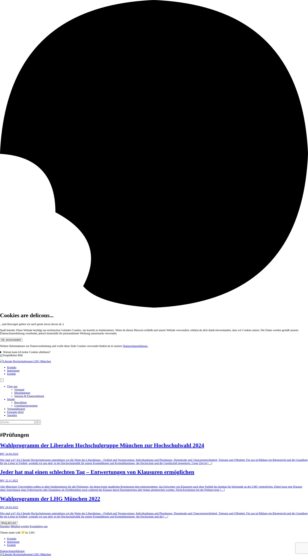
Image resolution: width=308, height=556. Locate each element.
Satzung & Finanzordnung (29, 396)
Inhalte (11, 399)
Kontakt (11, 367)
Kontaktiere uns (39, 526)
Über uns (12, 386)
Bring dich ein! (8, 523)
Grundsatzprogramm (25, 405)
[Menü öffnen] (2, 380)
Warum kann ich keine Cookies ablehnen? (26, 352)
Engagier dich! (15, 412)
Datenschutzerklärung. (135, 346)
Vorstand (19, 389)
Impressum (13, 370)
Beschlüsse (20, 402)
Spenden (12, 415)
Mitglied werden (20, 526)
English (11, 373)
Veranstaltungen (16, 408)
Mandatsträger (22, 392)
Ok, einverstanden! (11, 339)
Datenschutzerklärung (12, 551)
